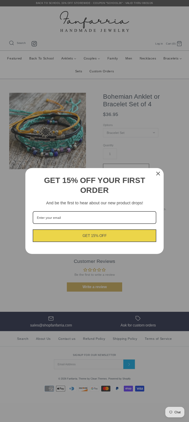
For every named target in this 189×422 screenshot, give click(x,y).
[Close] (158, 173)
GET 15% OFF (95, 236)
